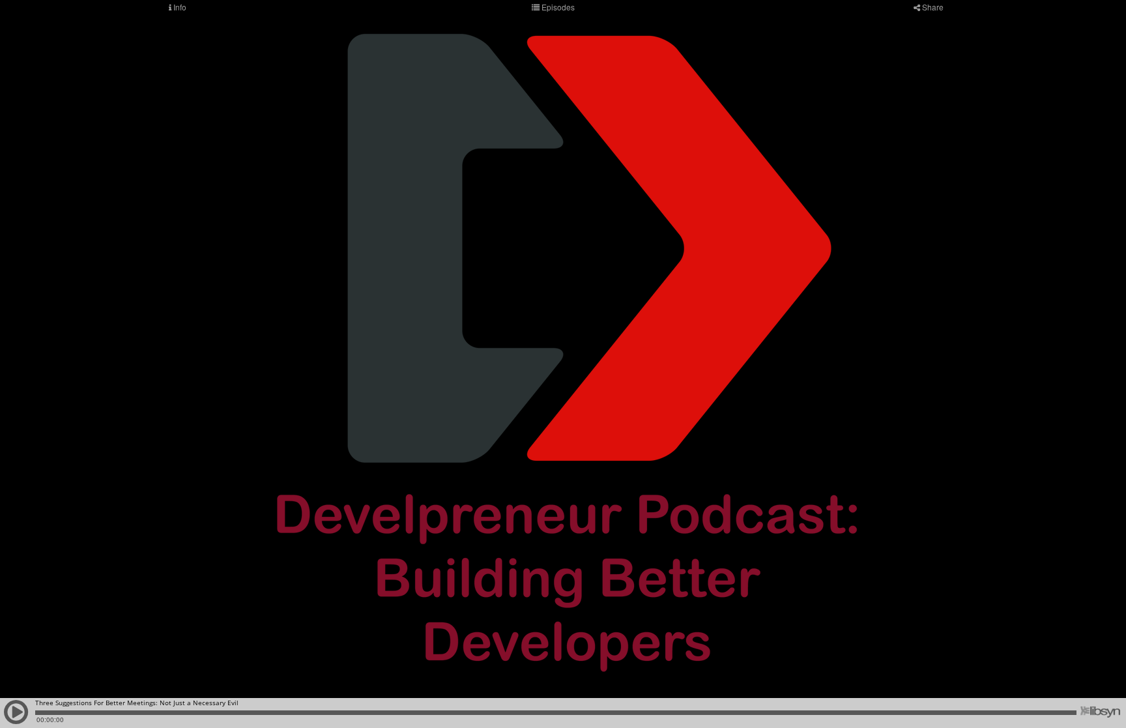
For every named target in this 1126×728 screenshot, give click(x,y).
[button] (16, 718)
